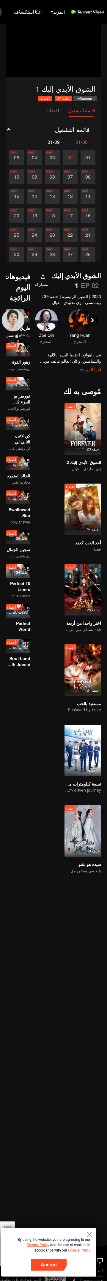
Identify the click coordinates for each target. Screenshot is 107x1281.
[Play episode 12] (70, 196)
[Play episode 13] (52, 196)
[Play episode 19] (34, 215)
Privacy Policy (38, 1244)
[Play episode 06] (88, 176)
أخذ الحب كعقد (88, 543)
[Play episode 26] (88, 254)
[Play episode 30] (16, 254)
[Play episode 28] (52, 254)
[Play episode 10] (16, 176)
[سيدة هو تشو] (82, 831)
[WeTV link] (87, 12)
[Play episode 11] (88, 196)
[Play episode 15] (16, 196)
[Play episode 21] (88, 234)
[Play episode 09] (34, 176)
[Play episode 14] (34, 196)
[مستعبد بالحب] (82, 670)
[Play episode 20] (16, 215)
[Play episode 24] (34, 234)
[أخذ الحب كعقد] (82, 509)
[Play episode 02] (70, 157)
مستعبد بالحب (89, 703)
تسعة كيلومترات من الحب (78, 784)
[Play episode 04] (34, 157)
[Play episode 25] (16, 234)
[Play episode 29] (34, 254)
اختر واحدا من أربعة (83, 623)
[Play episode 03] (52, 157)
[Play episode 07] (70, 176)
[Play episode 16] (88, 215)
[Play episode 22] (70, 234)
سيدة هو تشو (90, 864)
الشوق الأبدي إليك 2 (84, 462)
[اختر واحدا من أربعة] (82, 589)
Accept (49, 1264)
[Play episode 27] (70, 254)
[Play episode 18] (52, 215)
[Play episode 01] (88, 157)
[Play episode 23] (52, 234)
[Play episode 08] (52, 176)
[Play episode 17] (70, 215)
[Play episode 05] (16, 157)
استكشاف (24, 11)
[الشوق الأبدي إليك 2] (82, 429)
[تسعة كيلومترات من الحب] (82, 750)
